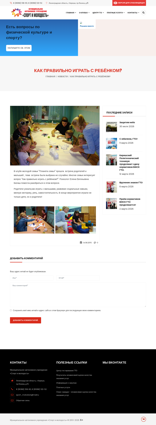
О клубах (83, 12)
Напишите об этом (19, 48)
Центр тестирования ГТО (66, 370)
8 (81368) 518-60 (20, 3)
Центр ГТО (97, 12)
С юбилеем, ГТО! (128, 138)
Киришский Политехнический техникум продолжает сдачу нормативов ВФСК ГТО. (129, 162)
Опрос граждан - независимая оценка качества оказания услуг (76, 393)
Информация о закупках (66, 383)
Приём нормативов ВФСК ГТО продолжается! (129, 202)
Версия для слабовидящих (131, 3)
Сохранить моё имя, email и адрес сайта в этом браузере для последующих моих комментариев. (57, 310)
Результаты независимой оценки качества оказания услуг (74, 377)
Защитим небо (127, 122)
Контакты (132, 12)
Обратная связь (23, 400)
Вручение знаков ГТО (131, 182)
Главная (70, 12)
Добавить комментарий (25, 320)
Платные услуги (115, 12)
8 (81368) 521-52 (35, 3)
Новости (63, 76)
